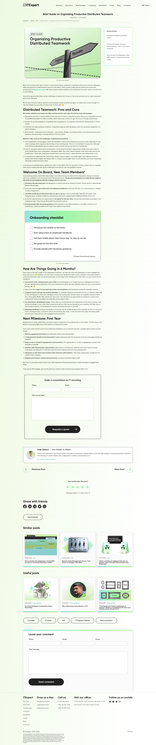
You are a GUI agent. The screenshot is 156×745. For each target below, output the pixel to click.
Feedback (103, 5)
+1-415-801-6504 (63, 701)
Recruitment (37, 603)
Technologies (81, 5)
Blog (119, 5)
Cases (111, 5)
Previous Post (38, 469)
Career (31, 620)
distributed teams (39, 89)
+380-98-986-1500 (64, 708)
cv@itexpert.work (43, 705)
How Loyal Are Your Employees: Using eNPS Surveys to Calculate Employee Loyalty (118, 57)
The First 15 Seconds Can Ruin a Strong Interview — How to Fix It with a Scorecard (118, 46)
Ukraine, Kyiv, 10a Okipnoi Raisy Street (86, 705)
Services (59, 5)
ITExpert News (75, 603)
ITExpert (26, 21)
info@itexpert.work (43, 701)
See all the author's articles (46, 459)
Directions (69, 5)
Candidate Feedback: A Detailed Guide (117, 36)
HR (37, 21)
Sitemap (130, 731)
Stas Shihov (74, 17)
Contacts (127, 5)
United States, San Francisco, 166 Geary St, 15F (89, 701)
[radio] (68, 487)
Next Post (119, 469)
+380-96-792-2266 (64, 705)
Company (92, 5)
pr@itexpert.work (42, 708)
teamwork (33, 517)
